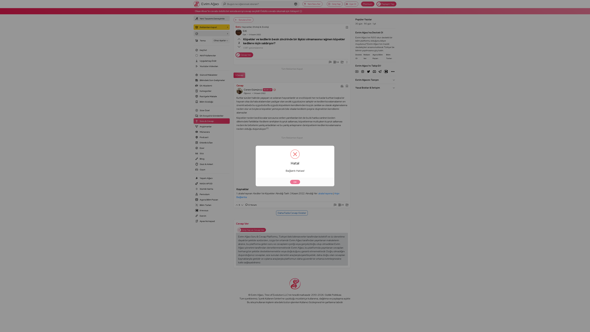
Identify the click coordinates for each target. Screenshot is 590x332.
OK (295, 182)
